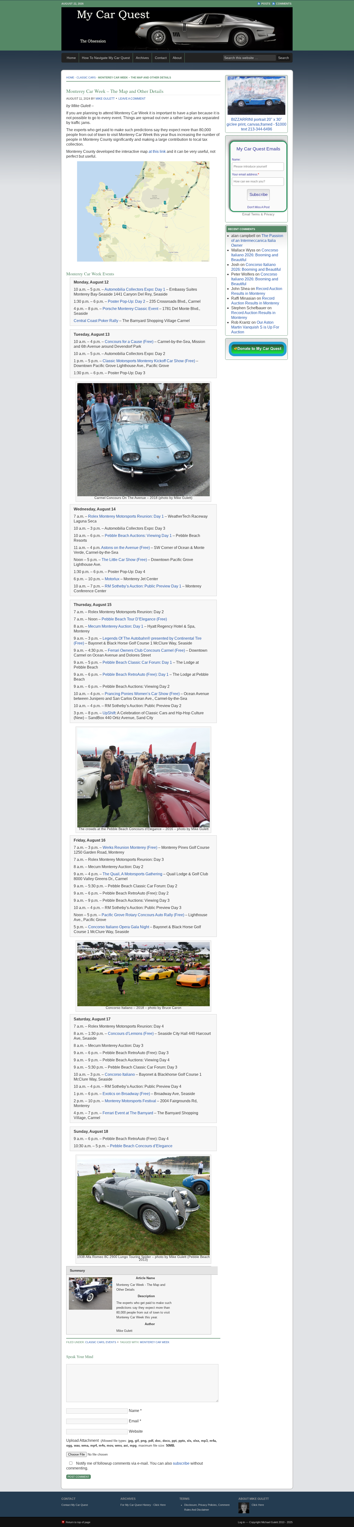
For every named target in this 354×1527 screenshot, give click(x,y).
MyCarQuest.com (177, 29)
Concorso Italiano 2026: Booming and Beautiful (254, 255)
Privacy (269, 214)
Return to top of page (78, 1522)
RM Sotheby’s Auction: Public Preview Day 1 (143, 586)
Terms (255, 214)
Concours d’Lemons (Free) (131, 1033)
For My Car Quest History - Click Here (143, 1504)
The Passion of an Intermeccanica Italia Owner (257, 240)
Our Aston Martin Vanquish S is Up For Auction (255, 327)
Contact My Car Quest (74, 1504)
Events (111, 1342)
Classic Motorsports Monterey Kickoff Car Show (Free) (149, 361)
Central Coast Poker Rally (96, 321)
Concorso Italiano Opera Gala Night (118, 927)
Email (134, 1421)
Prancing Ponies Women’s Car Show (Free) (142, 694)
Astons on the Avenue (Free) (125, 548)
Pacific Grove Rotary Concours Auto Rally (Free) (143, 915)
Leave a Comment (131, 98)
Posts (265, 3)
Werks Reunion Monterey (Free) (130, 847)
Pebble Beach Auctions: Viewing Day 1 (138, 536)
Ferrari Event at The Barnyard (128, 1113)
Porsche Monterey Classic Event (130, 309)
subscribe (181, 1463)
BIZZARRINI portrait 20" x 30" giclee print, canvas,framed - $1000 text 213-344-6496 (256, 124)
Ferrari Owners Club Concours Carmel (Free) (146, 650)
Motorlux (112, 579)
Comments (283, 3)
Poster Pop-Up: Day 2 (126, 301)
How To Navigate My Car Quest (106, 58)
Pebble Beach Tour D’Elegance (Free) (134, 619)
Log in (241, 1522)
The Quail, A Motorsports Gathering (132, 874)
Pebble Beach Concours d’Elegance (141, 1146)
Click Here (258, 1504)
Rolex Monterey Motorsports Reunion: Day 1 (126, 516)
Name (134, 1411)
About (177, 58)
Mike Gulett (105, 98)
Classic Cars (86, 77)
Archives (142, 58)
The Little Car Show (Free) (124, 560)
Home (71, 58)
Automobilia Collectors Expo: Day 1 (135, 289)
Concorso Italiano (120, 1074)
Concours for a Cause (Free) (129, 342)
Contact (161, 58)
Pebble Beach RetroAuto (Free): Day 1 (136, 674)
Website (136, 1431)
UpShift (109, 713)
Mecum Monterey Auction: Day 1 (115, 626)
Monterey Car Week (154, 1342)
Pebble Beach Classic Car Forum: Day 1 (137, 662)
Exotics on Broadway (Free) (126, 1094)
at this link (157, 151)
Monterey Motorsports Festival (130, 1101)
